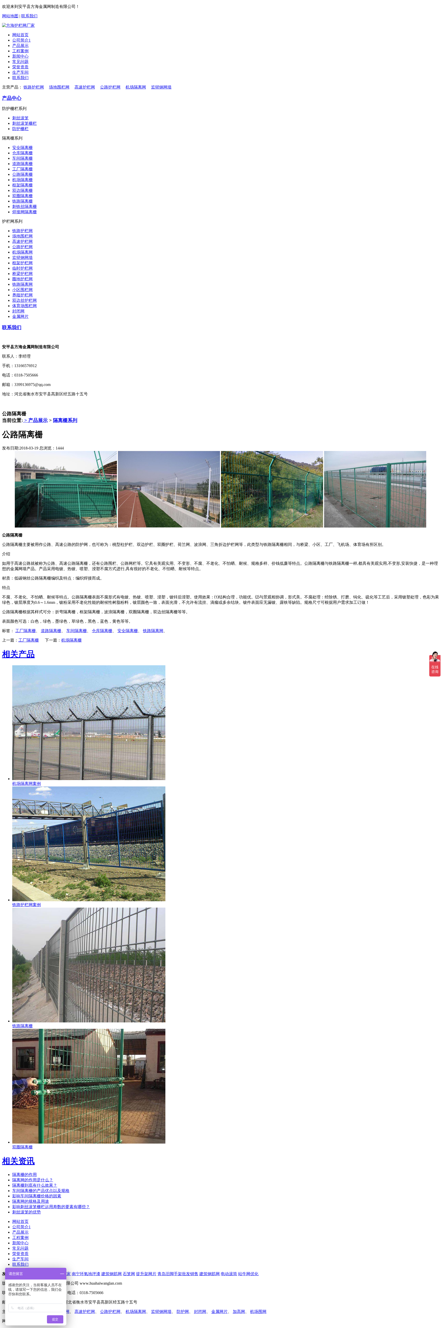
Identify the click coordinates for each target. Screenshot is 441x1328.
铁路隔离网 (22, 284)
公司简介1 (21, 40)
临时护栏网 (22, 268)
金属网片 (20, 316)
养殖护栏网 (22, 295)
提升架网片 (146, 1274)
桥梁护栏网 (22, 273)
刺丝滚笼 (20, 118)
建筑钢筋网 (111, 1274)
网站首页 (20, 35)
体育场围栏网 (24, 306)
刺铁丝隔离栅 (24, 206)
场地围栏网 (59, 87)
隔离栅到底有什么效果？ (34, 1185)
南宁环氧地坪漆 (86, 1274)
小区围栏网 (22, 289)
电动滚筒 (229, 1274)
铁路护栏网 (33, 87)
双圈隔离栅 (22, 196)
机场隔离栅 (22, 180)
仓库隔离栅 (22, 153)
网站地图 (10, 16)
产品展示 (20, 45)
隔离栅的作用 (24, 1174)
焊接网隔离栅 (24, 212)
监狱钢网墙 (161, 87)
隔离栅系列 (65, 420)
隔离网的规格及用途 (30, 1201)
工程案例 (20, 51)
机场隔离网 (136, 87)
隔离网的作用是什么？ (32, 1180)
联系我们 (29, 16)
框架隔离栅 (22, 185)
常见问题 (20, 61)
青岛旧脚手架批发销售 (177, 1274)
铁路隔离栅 (22, 201)
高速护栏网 (85, 87)
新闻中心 (20, 56)
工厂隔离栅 (22, 169)
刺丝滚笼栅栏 (24, 123)
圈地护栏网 (22, 279)
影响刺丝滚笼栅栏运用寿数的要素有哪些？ (51, 1207)
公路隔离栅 (22, 174)
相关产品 (18, 654)
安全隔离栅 (22, 147)
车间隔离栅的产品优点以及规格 (40, 1190)
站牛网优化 (248, 1274)
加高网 (239, 1311)
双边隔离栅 (22, 190)
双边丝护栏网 (24, 300)
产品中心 (11, 98)
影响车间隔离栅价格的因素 (36, 1196)
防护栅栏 (20, 129)
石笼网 (129, 1274)
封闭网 (18, 311)
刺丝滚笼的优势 (26, 1212)
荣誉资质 (20, 67)
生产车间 (20, 72)
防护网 (183, 1311)
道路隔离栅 (22, 163)
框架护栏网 (22, 263)
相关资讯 (18, 1161)
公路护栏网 (110, 87)
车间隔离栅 (22, 158)
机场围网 (258, 1311)
